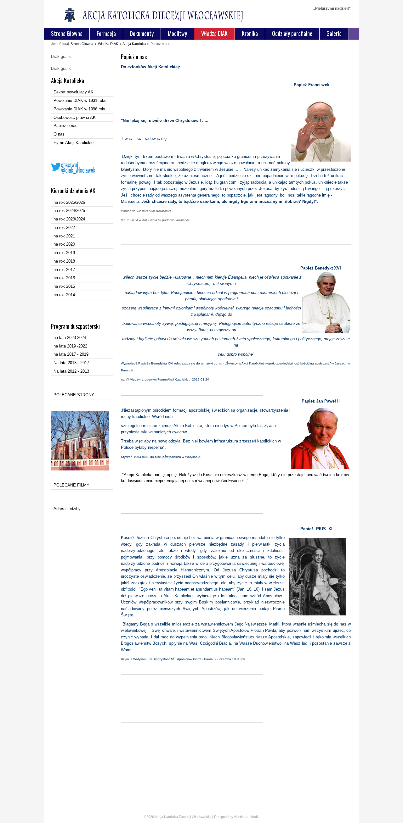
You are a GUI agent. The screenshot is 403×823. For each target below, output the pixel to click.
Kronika (250, 33)
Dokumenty (142, 33)
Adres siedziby (67, 508)
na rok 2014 (64, 294)
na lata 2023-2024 (70, 337)
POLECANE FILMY (71, 485)
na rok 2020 (64, 244)
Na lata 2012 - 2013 (71, 371)
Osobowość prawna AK (75, 117)
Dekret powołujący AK (74, 92)
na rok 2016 (64, 277)
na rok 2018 (64, 261)
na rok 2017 (64, 269)
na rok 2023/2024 (69, 219)
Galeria (334, 33)
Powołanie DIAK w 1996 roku (80, 109)
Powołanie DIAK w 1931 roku (80, 100)
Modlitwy (177, 33)
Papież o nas (65, 125)
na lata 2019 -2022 (70, 346)
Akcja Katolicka (134, 44)
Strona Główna (66, 33)
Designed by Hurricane (232, 817)
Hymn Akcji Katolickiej (74, 142)
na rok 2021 (64, 236)
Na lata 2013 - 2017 (71, 362)
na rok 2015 (64, 286)
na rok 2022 (64, 227)
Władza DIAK (214, 33)
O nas (59, 134)
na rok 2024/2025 (69, 210)
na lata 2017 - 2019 (71, 354)
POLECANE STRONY (74, 394)
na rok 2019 (64, 252)
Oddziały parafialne (292, 33)
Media (254, 817)
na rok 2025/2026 (69, 202)
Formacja (106, 33)
